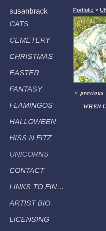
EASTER (24, 72)
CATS (19, 24)
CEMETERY (29, 40)
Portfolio (83, 10)
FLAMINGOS (31, 105)
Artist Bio (29, 203)
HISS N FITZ (30, 138)
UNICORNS (29, 154)
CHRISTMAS (31, 56)
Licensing (29, 219)
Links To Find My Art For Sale (38, 186)
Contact (26, 170)
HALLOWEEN (32, 121)
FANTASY (25, 89)
